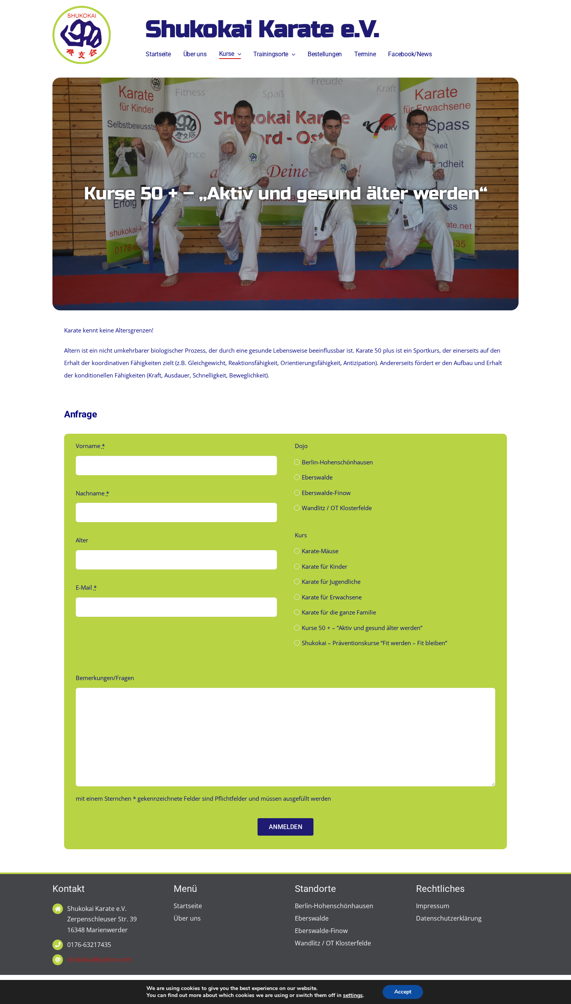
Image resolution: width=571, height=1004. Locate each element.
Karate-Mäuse (320, 551)
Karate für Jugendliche (331, 581)
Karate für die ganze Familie (339, 612)
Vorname (90, 446)
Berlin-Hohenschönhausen (337, 462)
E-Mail (86, 587)
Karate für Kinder (324, 566)
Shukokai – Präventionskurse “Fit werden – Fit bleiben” (374, 643)
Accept (402, 991)
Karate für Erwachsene (332, 597)
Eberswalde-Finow (326, 493)
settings (353, 995)
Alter (82, 540)
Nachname (92, 493)
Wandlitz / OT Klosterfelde (337, 508)
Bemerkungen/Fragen (105, 678)
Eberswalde (317, 477)
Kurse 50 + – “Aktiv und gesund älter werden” (362, 628)
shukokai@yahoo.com (99, 959)
